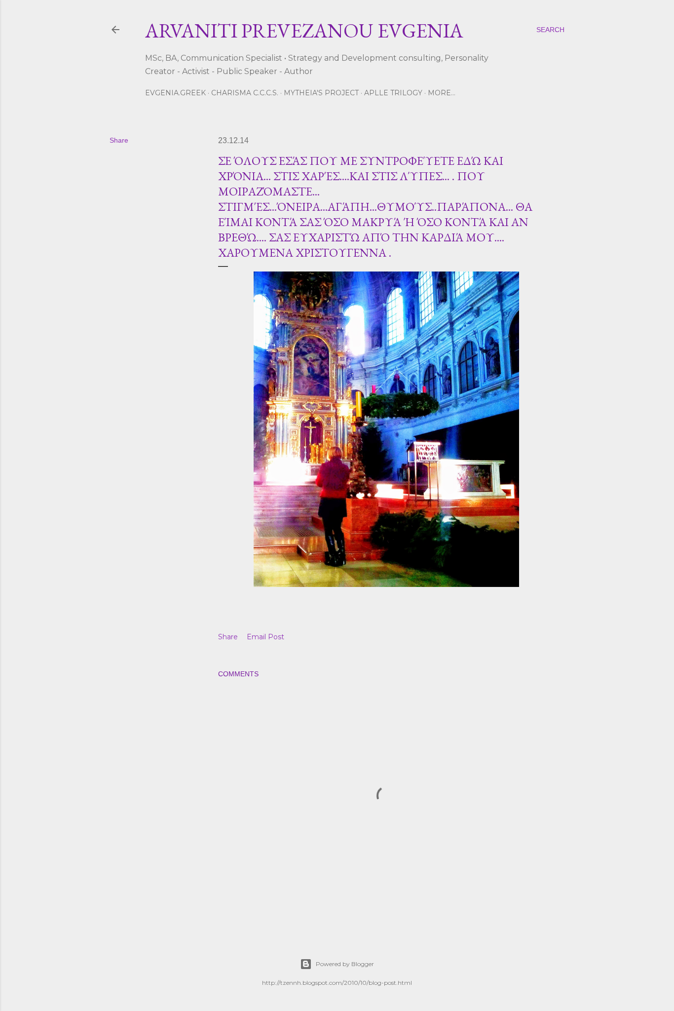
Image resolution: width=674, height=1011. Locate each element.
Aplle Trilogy (393, 92)
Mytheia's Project (321, 92)
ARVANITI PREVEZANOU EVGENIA (304, 30)
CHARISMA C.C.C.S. (244, 92)
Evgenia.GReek (175, 92)
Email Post (265, 636)
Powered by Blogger (345, 964)
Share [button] (119, 140)
